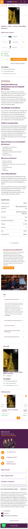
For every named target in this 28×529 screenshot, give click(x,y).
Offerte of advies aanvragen (17, 63)
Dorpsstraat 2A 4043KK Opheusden (11, 463)
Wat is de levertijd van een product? (11, 336)
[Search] (24, 1)
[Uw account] (21, 1)
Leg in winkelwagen (18, 59)
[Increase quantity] (7, 59)
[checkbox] (5, 511)
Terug (3, 5)
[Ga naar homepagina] (13, 2)
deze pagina (7, 315)
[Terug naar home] (7, 5)
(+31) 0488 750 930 (11, 452)
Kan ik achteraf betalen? (9, 325)
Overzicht (24, 489)
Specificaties (5, 200)
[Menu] (2, 2)
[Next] (26, 15)
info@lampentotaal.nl (12, 457)
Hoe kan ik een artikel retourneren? (11, 299)
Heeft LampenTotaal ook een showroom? (13, 320)
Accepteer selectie (14, 520)
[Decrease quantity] (2, 59)
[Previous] (2, 15)
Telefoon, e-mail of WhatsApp (8, 435)
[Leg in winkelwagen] (18, 418)
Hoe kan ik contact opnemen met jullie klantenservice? (12, 331)
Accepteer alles (14, 525)
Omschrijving (5, 81)
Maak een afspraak (8, 267)
